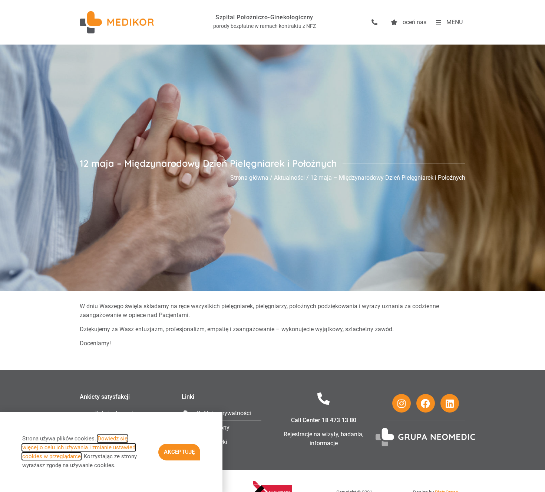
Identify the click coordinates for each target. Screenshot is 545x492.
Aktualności (289, 177)
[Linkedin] (449, 403)
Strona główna (249, 177)
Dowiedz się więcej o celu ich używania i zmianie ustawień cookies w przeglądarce (78, 447)
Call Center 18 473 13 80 (323, 420)
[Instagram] (401, 403)
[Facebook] (425, 403)
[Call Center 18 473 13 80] (323, 398)
